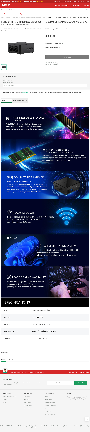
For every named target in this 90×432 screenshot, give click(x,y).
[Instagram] (85, 399)
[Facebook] (69, 399)
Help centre (74, 372)
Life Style (20, 14)
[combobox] (45, 9)
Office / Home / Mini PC (40, 17)
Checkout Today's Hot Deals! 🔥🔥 (11, 1)
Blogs (82, 1)
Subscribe (81, 383)
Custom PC (76, 1)
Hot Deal (26, 399)
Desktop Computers (26, 17)
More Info (67, 57)
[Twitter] (74, 399)
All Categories (28, 405)
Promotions (57, 1)
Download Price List (50, 415)
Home (2, 17)
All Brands (27, 408)
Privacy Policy (85, 426)
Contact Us (48, 411)
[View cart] (85, 5)
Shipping (47, 408)
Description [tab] (6, 100)
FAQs (46, 396)
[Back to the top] (87, 419)
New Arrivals (27, 402)
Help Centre (48, 399)
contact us (25, 92)
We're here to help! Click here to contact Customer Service (27, 372)
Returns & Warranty (50, 405)
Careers (5, 399)
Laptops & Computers (12, 17)
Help (87, 1)
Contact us (85, 372)
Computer (7, 14)
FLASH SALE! (39, 1)
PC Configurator (66, 1)
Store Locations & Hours (10, 396)
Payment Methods (50, 402)
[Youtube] (80, 399)
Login (72, 5)
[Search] (87, 10)
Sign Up (77, 5)
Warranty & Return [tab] (20, 100)
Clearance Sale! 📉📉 (29, 1)
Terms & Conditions (74, 426)
